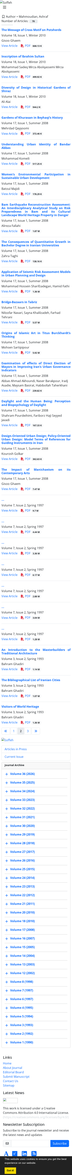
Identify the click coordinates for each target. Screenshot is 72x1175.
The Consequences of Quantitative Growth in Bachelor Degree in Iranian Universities (36, 243)
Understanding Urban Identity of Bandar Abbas (36, 146)
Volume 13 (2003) (22, 964)
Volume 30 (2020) (22, 826)
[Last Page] (36, 731)
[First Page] (5, 731)
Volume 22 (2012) (22, 895)
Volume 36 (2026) (22, 774)
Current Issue (14, 757)
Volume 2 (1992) (21, 1034)
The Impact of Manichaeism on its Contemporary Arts (36, 471)
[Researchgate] (14, 1155)
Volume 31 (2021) (22, 817)
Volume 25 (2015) (22, 869)
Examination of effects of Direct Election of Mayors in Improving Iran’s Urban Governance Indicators (36, 366)
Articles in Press (16, 749)
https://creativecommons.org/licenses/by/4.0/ (36, 1117)
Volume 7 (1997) (21, 990)
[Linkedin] (24, 1155)
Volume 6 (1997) (21, 999)
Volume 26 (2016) (22, 860)
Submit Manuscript (16, 1077)
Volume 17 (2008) (22, 930)
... (2, 500)
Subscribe (60, 1143)
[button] (37, 1163)
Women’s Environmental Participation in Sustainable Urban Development (36, 176)
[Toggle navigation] (35, 7)
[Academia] (6, 1155)
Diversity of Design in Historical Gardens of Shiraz (36, 89)
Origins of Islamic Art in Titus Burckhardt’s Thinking (36, 335)
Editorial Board (13, 1072)
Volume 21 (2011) (22, 904)
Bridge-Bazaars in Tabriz (19, 302)
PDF (33, 46)
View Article (9, 46)
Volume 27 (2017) (22, 852)
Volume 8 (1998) (21, 982)
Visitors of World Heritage (20, 707)
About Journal (12, 1068)
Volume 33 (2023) (22, 800)
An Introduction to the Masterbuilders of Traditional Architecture (36, 651)
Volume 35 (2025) (22, 782)
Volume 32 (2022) (22, 808)
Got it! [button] (10, 1170)
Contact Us (10, 1081)
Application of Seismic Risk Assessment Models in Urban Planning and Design (36, 273)
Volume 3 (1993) (21, 1025)
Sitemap (8, 1085)
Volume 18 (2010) (22, 921)
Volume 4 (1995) (21, 1008)
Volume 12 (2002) (22, 973)
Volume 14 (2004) (22, 956)
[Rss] (34, 1155)
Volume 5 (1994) (21, 1016)
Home (7, 1063)
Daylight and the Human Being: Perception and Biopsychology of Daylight (36, 403)
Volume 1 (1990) (21, 1042)
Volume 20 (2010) (22, 912)
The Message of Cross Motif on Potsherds (31, 30)
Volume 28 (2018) (22, 843)
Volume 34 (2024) (22, 791)
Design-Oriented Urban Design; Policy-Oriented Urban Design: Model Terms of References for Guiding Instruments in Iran (36, 439)
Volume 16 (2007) (22, 938)
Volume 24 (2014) (22, 878)
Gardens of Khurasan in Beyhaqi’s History (32, 118)
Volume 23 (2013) (22, 886)
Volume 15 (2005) (22, 947)
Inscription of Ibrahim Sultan (22, 56)
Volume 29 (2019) (22, 834)
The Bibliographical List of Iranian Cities (30, 680)
